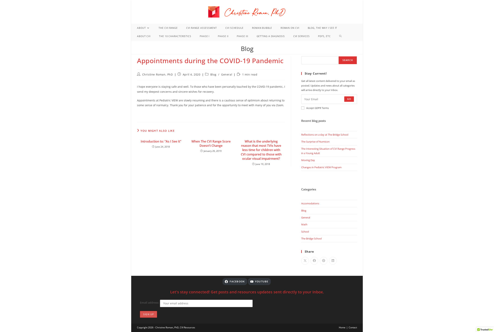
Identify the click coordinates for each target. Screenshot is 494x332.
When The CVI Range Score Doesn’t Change (211, 143)
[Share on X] (305, 261)
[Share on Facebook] (314, 261)
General (226, 74)
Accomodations (310, 203)
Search (348, 60)
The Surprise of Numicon (315, 141)
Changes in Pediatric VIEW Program (321, 167)
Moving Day (308, 160)
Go (349, 99)
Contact (353, 327)
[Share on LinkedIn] (333, 261)
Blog (213, 74)
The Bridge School (311, 238)
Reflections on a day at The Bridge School (324, 134)
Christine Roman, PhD (157, 74)
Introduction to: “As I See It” (161, 141)
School (305, 231)
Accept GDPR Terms (317, 108)
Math (304, 224)
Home (342, 327)
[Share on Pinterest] (323, 261)
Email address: (150, 302)
